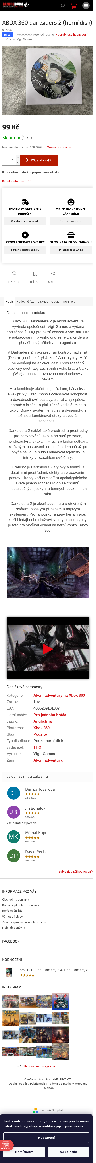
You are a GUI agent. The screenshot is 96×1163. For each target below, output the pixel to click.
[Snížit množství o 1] (18, 162)
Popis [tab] (10, 301)
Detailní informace (14, 181)
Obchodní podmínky (15, 899)
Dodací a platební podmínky (20, 905)
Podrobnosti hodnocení (71, 35)
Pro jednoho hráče (49, 715)
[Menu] (85, 5)
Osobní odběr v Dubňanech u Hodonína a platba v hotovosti (48, 1084)
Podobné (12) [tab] (26, 301)
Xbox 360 (41, 728)
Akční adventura (47, 760)
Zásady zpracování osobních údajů (25, 922)
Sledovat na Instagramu (39, 1066)
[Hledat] (62, 5)
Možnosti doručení (59, 147)
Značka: (19, 39)
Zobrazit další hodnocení (75, 871)
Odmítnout (24, 1152)
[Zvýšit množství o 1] (18, 157)
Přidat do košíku (42, 160)
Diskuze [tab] (43, 301)
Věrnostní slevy (12, 916)
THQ (37, 747)
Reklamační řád (12, 911)
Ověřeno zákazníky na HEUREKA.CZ (47, 1079)
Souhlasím (68, 1152)
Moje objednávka (13, 928)
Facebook (48, 1088)
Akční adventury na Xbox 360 (59, 695)
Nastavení (46, 1137)
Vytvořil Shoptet (52, 1110)
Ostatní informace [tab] (63, 301)
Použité (40, 734)
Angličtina (42, 721)
